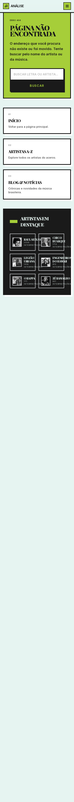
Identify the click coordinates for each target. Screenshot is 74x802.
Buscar (37, 86)
